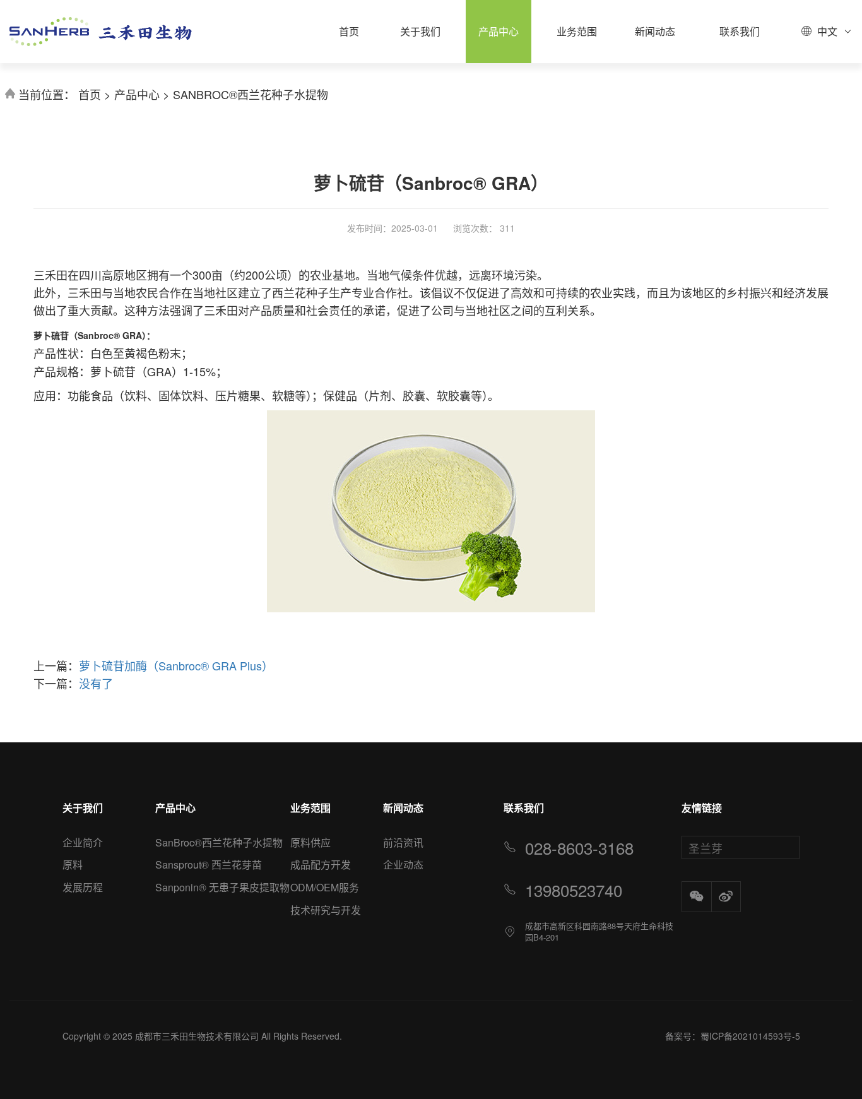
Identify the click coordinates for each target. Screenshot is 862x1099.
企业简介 (82, 842)
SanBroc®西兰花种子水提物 (250, 94)
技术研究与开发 (325, 910)
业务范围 (577, 31)
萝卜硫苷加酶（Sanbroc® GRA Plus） (176, 665)
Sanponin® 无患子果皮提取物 (222, 887)
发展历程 (82, 887)
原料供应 (310, 842)
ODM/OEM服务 (324, 887)
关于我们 (420, 31)
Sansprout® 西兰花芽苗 (208, 864)
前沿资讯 (403, 842)
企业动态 (403, 864)
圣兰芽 (705, 848)
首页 (349, 31)
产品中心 (498, 31)
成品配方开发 (320, 864)
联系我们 (739, 31)
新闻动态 (655, 31)
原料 (72, 864)
